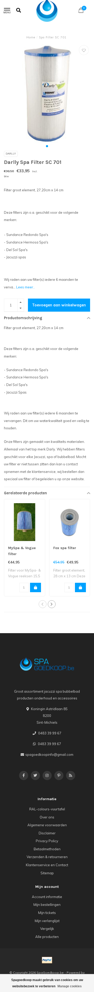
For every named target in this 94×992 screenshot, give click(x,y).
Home (30, 37)
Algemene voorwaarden (47, 825)
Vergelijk (47, 928)
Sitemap (47, 873)
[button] (47, 146)
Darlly (11, 153)
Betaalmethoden (47, 849)
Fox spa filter (64, 548)
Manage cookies (69, 986)
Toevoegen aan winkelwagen (59, 305)
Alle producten (47, 937)
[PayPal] (47, 960)
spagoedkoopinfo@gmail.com (49, 754)
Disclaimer (47, 833)
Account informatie (47, 897)
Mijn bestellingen (47, 904)
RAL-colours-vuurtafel (47, 809)
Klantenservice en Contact (47, 865)
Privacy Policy (47, 841)
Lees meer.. (25, 287)
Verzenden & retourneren (47, 857)
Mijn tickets (47, 913)
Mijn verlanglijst (47, 921)
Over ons (47, 817)
